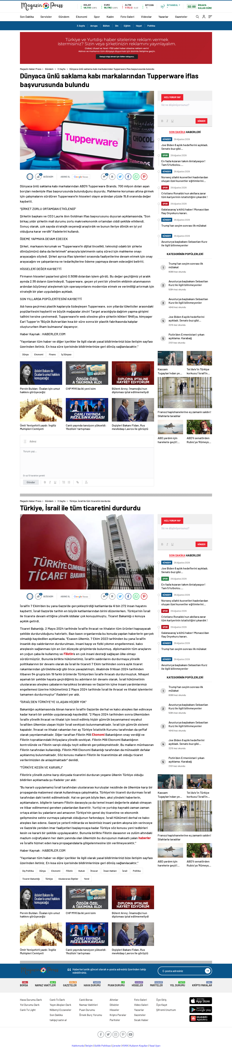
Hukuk (81, 870)
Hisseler (137, 984)
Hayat (139, 25)
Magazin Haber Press (30, 69)
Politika (151, 25)
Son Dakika (27, 16)
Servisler (46, 16)
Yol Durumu (177, 984)
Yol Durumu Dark (30, 1004)
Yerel (86, 878)
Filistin (69, 870)
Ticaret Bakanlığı (31, 878)
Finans (52, 354)
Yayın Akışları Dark (60, 1004)
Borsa (24, 984)
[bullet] (68, 482)
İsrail (124, 870)
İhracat (94, 870)
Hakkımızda (78, 1045)
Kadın (110, 16)
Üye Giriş (161, 999)
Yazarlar (163, 16)
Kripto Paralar (202, 984)
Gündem (64, 16)
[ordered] (63, 482)
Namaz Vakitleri (45, 984)
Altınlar (114, 999)
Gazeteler (181, 16)
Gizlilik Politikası (102, 1045)
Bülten (106, 25)
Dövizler (114, 1004)
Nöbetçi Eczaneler (60, 1009)
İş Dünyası (66, 354)
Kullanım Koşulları (139, 1045)
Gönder (31, 482)
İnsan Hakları (110, 870)
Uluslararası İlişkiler (68, 878)
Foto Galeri (127, 16)
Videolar (146, 16)
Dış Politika (28, 870)
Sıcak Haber (141, 1020)
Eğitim (127, 25)
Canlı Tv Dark (57, 999)
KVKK (125, 1045)
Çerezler (116, 1045)
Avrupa (94, 25)
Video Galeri (141, 1004)
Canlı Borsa (85, 999)
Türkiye (49, 878)
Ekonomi (81, 16)
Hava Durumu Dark (31, 999)
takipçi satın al (58, 1020)
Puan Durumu (116, 984)
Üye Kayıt (161, 1004)
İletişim (89, 1045)
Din (116, 25)
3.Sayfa (81, 25)
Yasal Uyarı (154, 1045)
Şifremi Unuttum (166, 1009)
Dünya (25, 354)
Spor (97, 16)
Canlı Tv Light (28, 1009)
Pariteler (156, 984)
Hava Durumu (92, 984)
